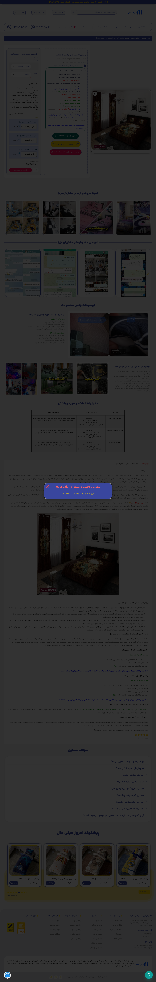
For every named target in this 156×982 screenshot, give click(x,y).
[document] (78, 491)
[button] (48, 486)
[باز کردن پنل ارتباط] (149, 975)
